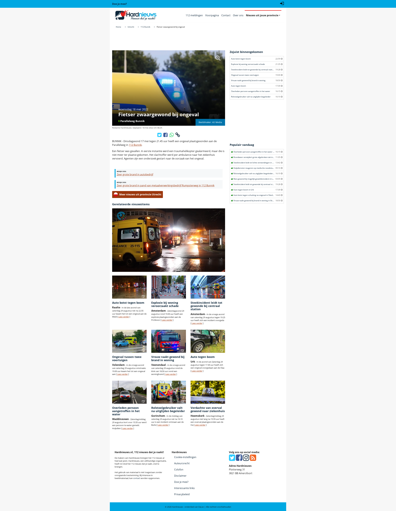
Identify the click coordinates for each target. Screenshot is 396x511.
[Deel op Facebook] (166, 135)
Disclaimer (180, 475)
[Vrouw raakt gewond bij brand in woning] (168, 341)
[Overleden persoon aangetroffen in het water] (129, 392)
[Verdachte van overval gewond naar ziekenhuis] (208, 392)
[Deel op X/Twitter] (160, 135)
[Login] (282, 3)
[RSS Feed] (253, 459)
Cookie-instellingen (185, 457)
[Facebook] (239, 459)
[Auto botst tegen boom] (129, 287)
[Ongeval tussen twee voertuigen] (129, 341)
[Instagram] (246, 459)
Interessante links (184, 488)
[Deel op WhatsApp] (172, 135)
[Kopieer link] (178, 135)
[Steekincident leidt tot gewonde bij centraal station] (208, 287)
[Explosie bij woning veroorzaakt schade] (168, 287)
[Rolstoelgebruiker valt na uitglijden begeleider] (168, 392)
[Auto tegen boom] (208, 341)
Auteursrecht (182, 463)
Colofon (178, 469)
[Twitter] (232, 459)
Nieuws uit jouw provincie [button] (262, 15)
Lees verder (123, 316)
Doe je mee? (181, 482)
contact (136, 478)
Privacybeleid (182, 494)
